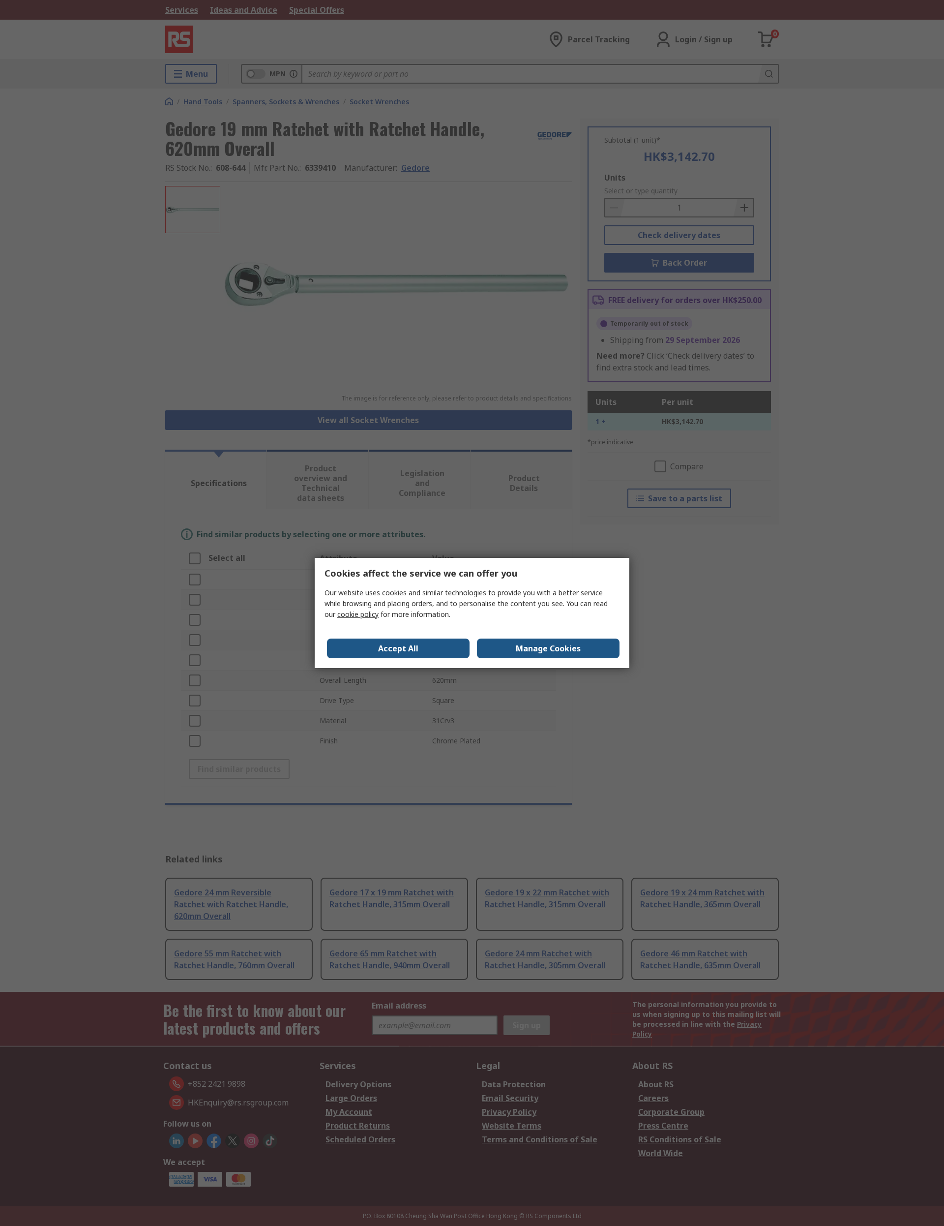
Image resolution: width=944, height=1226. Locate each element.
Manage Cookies (548, 648)
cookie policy (358, 614)
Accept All (398, 648)
